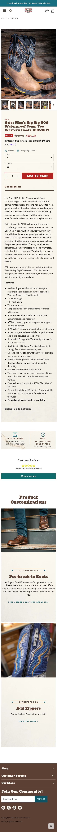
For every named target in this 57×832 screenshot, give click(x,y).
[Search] (8, 11)
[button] (29, 187)
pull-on (14, 18)
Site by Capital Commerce (11, 821)
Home (4, 18)
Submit (41, 799)
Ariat (7, 119)
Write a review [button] (28, 476)
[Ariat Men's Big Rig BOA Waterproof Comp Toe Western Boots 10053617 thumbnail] (5, 105)
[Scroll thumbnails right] (53, 105)
